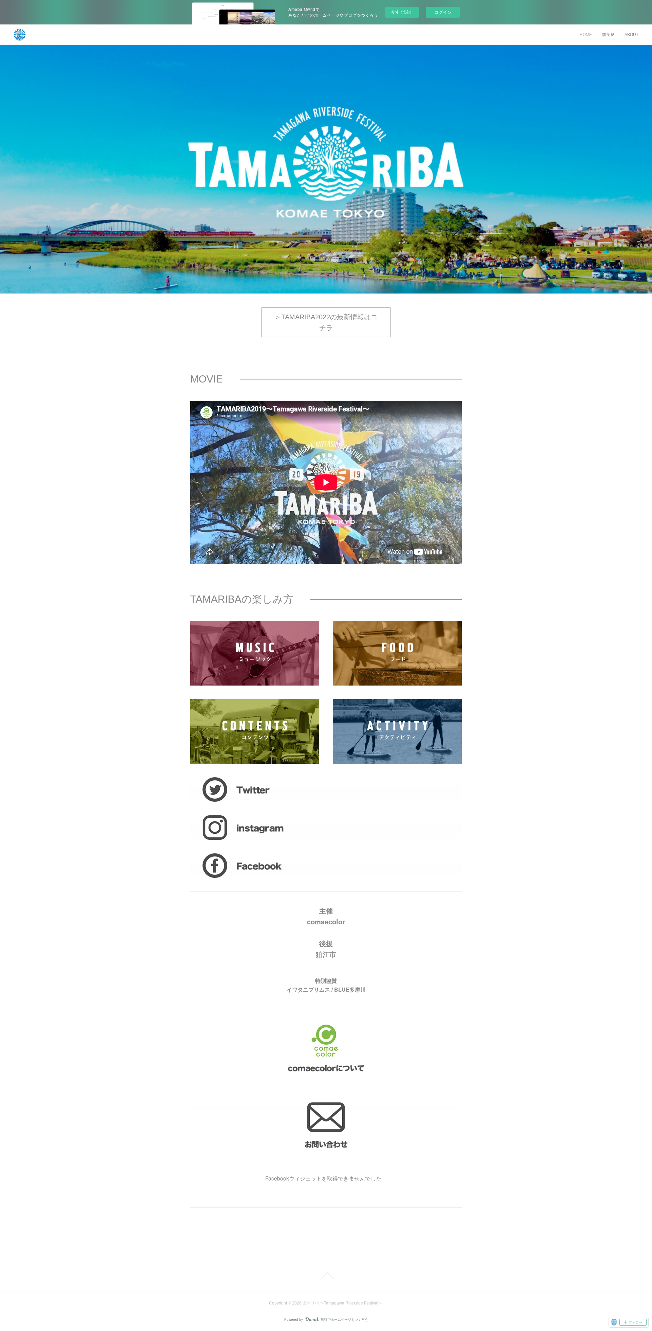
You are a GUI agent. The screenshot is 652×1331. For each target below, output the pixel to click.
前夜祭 (608, 34)
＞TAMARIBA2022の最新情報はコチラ (326, 322)
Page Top (326, 1276)
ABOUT (631, 34)
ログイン (443, 12)
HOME (586, 34)
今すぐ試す (402, 11)
